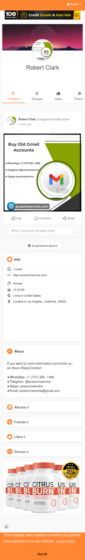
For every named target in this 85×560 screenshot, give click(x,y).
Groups (20, 451)
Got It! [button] (42, 554)
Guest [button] (74, 4)
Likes (18, 437)
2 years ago (25, 124)
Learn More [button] (65, 541)
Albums (20, 407)
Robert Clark (42, 67)
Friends (20, 422)
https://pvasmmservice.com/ (30, 275)
